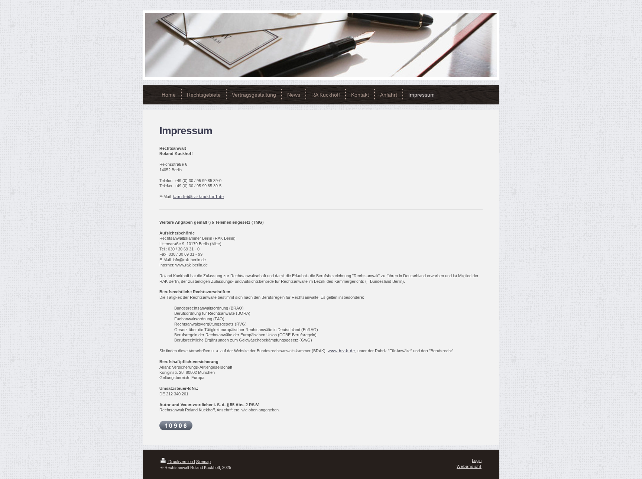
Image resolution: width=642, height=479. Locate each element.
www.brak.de (341, 351)
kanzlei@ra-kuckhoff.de (198, 196)
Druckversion (180, 461)
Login (477, 460)
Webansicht (469, 466)
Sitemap (203, 461)
